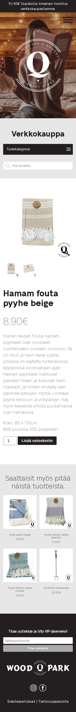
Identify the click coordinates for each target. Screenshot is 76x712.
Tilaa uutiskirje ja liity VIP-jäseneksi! (38, 631)
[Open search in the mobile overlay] (38, 166)
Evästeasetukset (21, 701)
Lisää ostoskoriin (37, 441)
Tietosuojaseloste (53, 701)
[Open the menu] (68, 20)
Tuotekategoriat (18, 149)
